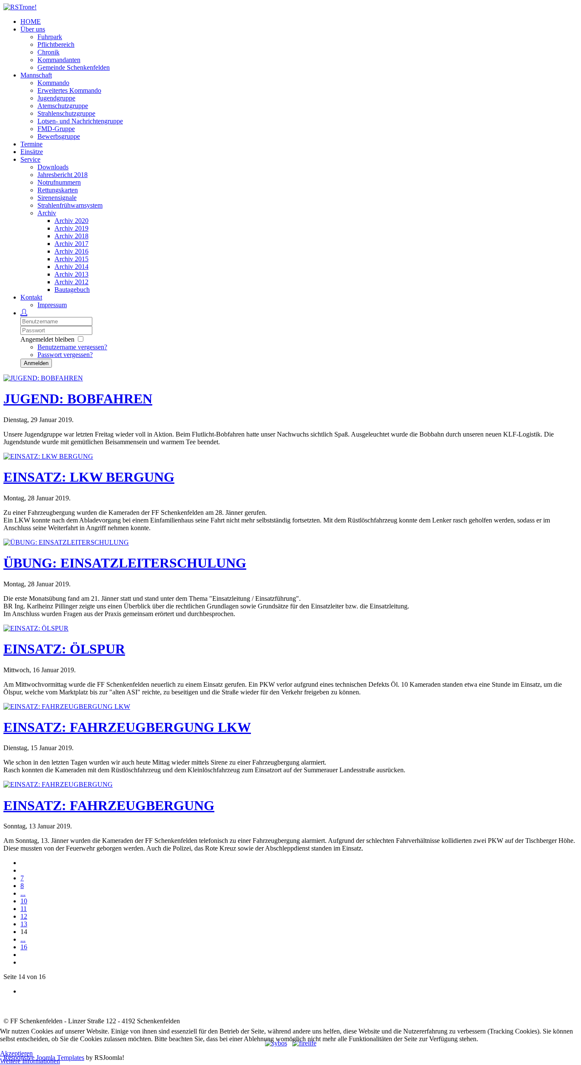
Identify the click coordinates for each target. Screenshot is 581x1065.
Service (30, 159)
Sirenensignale (57, 197)
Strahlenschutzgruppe (66, 113)
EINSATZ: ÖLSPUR (64, 649)
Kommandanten (58, 59)
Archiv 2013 (71, 274)
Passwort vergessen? (65, 354)
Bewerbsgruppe (58, 136)
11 (23, 908)
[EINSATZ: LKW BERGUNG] (48, 456)
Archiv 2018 (71, 236)
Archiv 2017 (71, 243)
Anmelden (36, 363)
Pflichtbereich (55, 44)
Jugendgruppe (56, 98)
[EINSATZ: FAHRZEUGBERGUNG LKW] (66, 706)
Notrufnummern (59, 182)
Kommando (53, 82)
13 (23, 924)
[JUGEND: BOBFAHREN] (43, 378)
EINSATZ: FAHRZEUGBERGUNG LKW (127, 727)
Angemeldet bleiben (47, 339)
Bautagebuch (72, 289)
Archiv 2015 (71, 259)
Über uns (32, 29)
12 (23, 916)
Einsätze (31, 151)
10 (23, 901)
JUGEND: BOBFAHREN (77, 398)
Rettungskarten (57, 190)
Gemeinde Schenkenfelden (73, 67)
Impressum (52, 304)
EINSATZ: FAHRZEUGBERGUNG (108, 805)
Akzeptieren (16, 1053)
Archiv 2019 (71, 228)
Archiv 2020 (71, 220)
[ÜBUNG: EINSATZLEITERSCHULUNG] (66, 542)
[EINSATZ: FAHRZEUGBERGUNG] (58, 784)
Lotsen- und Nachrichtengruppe (80, 121)
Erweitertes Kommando (69, 90)
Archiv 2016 (71, 251)
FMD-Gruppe (56, 128)
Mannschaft (36, 75)
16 (23, 947)
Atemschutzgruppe (62, 105)
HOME (30, 21)
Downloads (52, 167)
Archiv (46, 213)
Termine (31, 144)
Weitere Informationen (30, 1061)
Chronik (48, 52)
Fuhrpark (49, 36)
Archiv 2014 (71, 266)
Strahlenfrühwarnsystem (70, 205)
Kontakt (31, 297)
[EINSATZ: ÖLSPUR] (35, 628)
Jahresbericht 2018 (62, 174)
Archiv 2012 (71, 282)
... (23, 893)
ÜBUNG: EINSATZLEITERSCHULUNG (124, 563)
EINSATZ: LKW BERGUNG (88, 477)
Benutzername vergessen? (72, 347)
